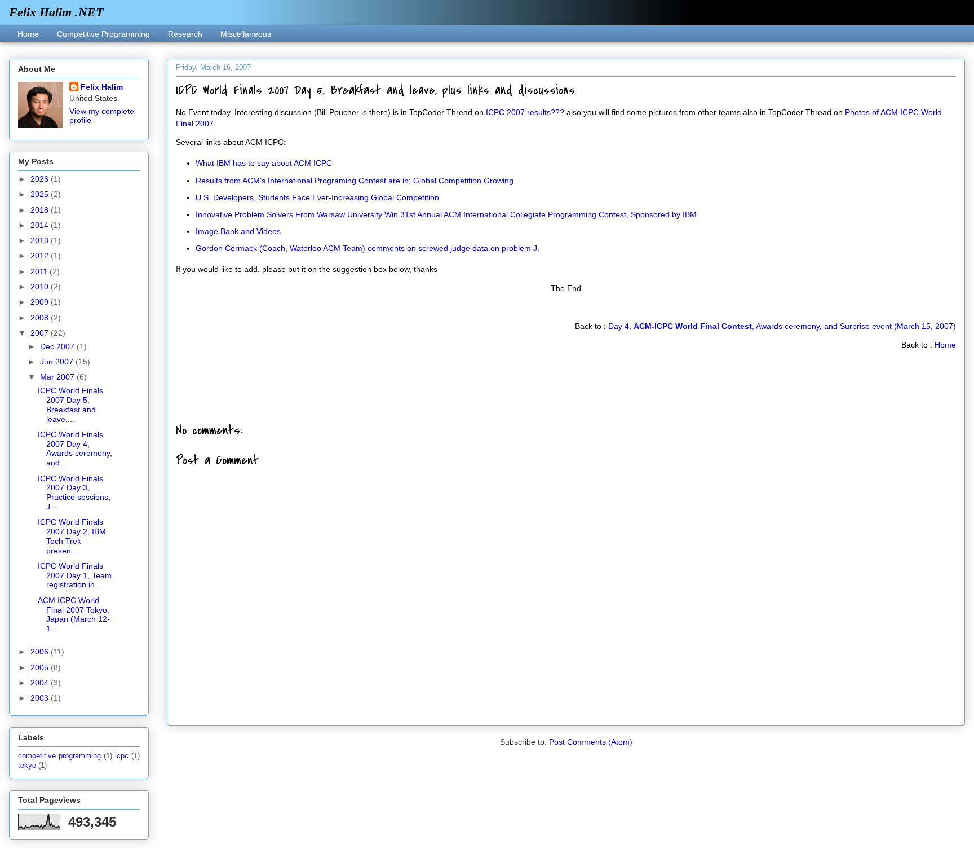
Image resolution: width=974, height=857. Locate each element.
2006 (40, 651)
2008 (40, 317)
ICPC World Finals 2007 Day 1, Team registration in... (75, 575)
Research (185, 33)
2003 (40, 697)
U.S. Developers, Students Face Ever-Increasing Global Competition (317, 197)
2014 (40, 225)
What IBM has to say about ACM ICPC (264, 163)
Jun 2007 (58, 361)
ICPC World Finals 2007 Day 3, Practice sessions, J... (74, 492)
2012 (40, 255)
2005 (40, 667)
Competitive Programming (103, 33)
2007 (40, 332)
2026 (40, 178)
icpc (122, 756)
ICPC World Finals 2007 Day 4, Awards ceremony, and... (75, 448)
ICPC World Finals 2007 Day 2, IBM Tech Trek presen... (72, 536)
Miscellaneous (245, 33)
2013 (40, 240)
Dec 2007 (58, 346)
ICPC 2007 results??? (525, 112)
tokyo (27, 766)
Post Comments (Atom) (590, 741)
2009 (40, 301)
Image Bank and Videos (238, 231)
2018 (40, 209)
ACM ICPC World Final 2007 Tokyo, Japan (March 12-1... (74, 614)
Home (28, 33)
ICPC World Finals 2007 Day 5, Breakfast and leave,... (70, 404)
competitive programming (59, 756)
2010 (40, 286)
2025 (40, 194)
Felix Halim (102, 86)
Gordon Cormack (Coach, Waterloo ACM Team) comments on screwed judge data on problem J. (367, 248)
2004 (40, 682)
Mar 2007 (58, 376)
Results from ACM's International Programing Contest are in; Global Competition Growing (354, 180)
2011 (40, 271)
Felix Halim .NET (56, 12)
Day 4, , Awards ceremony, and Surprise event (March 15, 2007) (782, 326)
